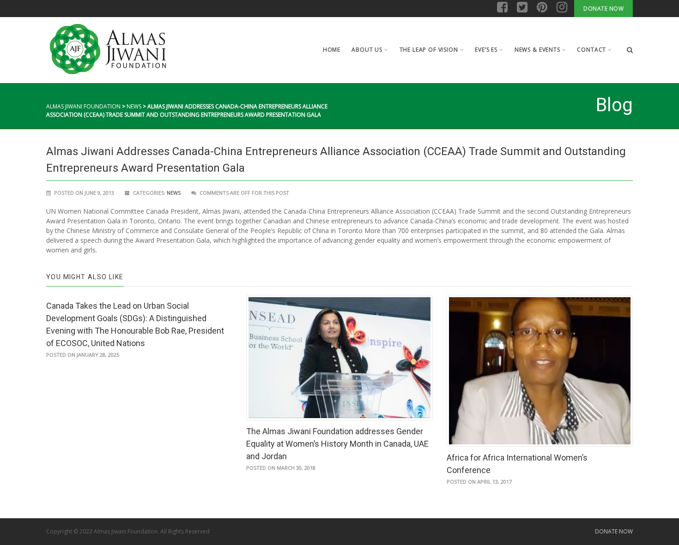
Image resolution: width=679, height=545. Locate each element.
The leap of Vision (429, 50)
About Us (367, 50)
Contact (591, 50)
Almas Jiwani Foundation (83, 106)
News (134, 106)
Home (331, 50)
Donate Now (603, 8)
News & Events (537, 50)
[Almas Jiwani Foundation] (107, 49)
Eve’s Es (486, 50)
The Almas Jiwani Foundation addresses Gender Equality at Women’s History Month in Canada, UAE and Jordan (337, 443)
